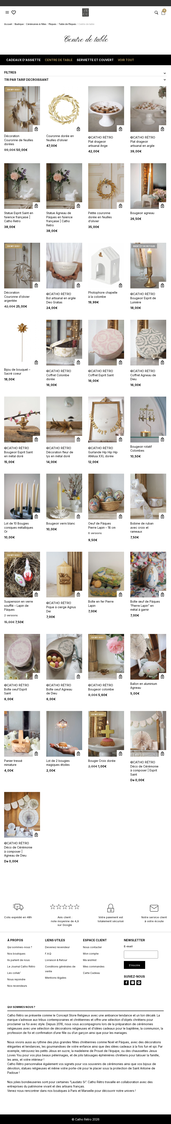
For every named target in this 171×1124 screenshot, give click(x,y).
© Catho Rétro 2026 (85, 1119)
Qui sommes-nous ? (19, 947)
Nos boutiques (16, 953)
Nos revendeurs (17, 985)
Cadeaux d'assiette (23, 60)
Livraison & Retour (56, 960)
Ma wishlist (90, 960)
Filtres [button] (10, 72)
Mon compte (91, 953)
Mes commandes (93, 966)
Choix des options (120, 516)
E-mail (128, 946)
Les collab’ (14, 972)
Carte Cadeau (91, 972)
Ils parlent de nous (18, 960)
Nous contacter (92, 947)
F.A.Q (48, 953)
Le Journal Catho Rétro (21, 966)
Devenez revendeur (57, 947)
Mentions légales (55, 977)
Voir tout (126, 60)
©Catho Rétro (100, 137)
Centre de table (59, 60)
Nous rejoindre (16, 979)
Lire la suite (162, 285)
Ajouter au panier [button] (36, 128)
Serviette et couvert (95, 60)
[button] (7, 12)
